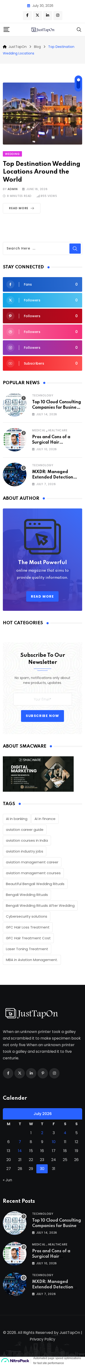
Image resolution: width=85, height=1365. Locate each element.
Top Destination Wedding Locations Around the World (41, 172)
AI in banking (16, 818)
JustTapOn (70, 1332)
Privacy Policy (42, 1339)
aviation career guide (24, 829)
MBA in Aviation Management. (32, 959)
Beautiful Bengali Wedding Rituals (35, 883)
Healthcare (58, 430)
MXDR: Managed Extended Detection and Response (52, 477)
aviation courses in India (27, 840)
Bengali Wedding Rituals (27, 894)
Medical (39, 430)
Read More (18, 208)
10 (53, 1141)
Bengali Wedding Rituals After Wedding (40, 905)
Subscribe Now (42, 715)
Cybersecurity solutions (26, 916)
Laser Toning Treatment (27, 948)
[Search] (79, 29)
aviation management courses (33, 872)
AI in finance (44, 818)
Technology (42, 395)
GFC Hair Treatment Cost (28, 938)
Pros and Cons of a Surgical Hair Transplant (51, 442)
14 (20, 1150)
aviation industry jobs (24, 851)
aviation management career (32, 862)
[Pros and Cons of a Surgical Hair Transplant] (14, 439)
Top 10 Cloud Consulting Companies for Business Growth (56, 407)
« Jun (7, 1180)
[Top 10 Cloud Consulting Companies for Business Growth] (14, 404)
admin (12, 189)
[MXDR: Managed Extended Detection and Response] (14, 474)
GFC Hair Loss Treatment (28, 927)
